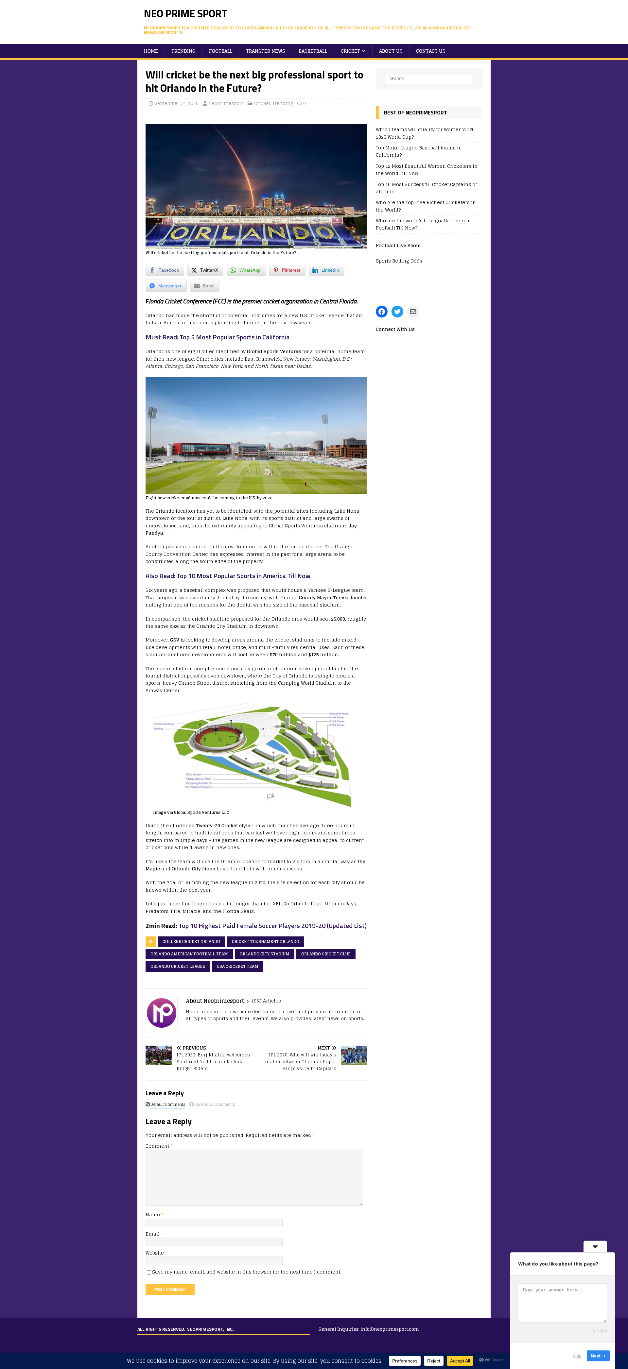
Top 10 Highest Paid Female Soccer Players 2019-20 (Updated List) (272, 925)
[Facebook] (382, 311)
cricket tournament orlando (265, 941)
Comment (159, 1146)
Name (153, 1214)
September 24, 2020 (177, 103)
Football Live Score (398, 245)
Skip (577, 1355)
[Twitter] (397, 311)
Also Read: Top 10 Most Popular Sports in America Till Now (228, 576)
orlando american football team (189, 953)
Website (155, 1253)
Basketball (313, 51)
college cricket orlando (191, 941)
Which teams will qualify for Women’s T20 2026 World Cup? (425, 133)
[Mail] (413, 311)
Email (153, 1234)
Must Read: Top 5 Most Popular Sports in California (218, 337)
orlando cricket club (326, 953)
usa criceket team (237, 966)
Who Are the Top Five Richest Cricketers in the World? (426, 206)
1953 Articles (266, 1000)
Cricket (350, 51)
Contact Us (430, 51)
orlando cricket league (177, 966)
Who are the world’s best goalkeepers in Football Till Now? (423, 224)
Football (221, 51)
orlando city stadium (264, 953)
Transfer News (265, 51)
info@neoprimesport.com (389, 1329)
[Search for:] (429, 78)
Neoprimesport (225, 103)
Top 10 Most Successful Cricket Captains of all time (426, 188)
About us (391, 51)
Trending (183, 51)
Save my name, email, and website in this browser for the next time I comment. (246, 1272)
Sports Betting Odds (399, 261)
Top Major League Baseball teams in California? (419, 151)
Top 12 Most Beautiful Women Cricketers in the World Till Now (427, 169)
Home (151, 51)
